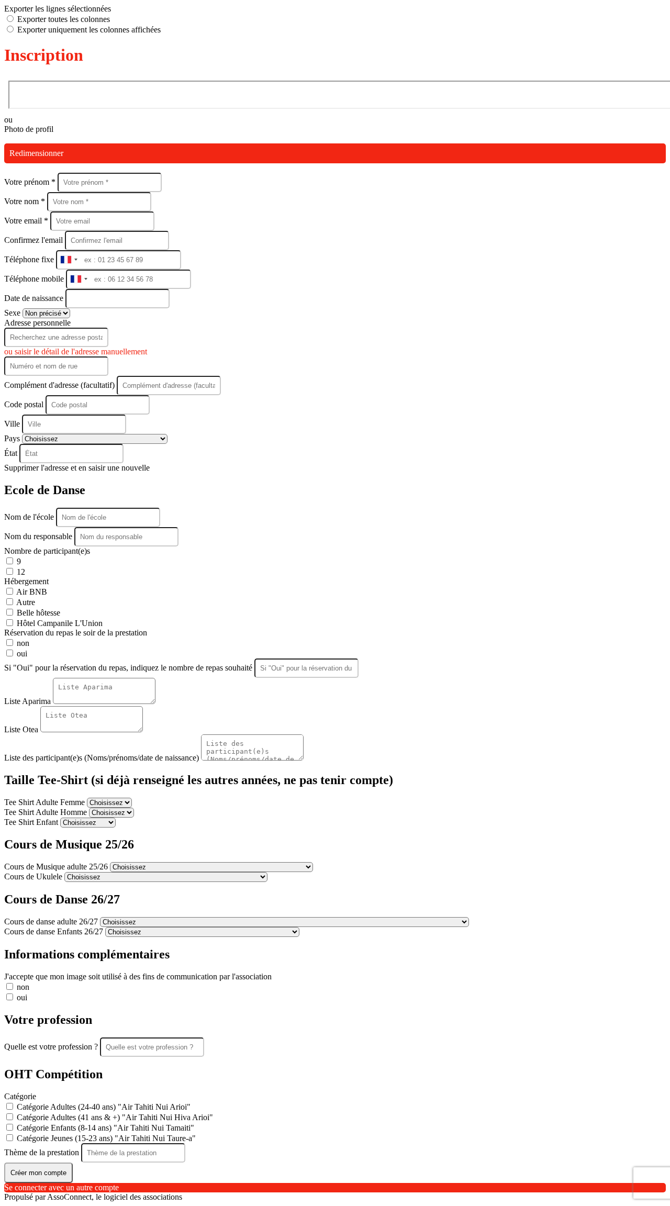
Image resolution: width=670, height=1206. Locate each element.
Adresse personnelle (37, 322)
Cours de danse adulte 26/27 (52, 921)
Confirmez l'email (33, 240)
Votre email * (27, 220)
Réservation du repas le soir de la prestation (75, 632)
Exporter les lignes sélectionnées (57, 8)
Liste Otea (22, 729)
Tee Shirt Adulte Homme (46, 812)
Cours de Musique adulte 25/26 (57, 866)
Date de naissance (34, 298)
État (11, 453)
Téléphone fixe (30, 259)
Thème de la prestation (42, 1152)
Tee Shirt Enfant (32, 822)
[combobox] (69, 260)
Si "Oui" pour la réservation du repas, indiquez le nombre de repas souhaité (129, 667)
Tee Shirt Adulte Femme (45, 802)
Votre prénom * (31, 181)
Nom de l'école (30, 516)
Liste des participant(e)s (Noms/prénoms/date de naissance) (102, 757)
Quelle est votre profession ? (52, 1046)
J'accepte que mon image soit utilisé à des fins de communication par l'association (138, 976)
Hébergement (26, 581)
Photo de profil (28, 129)
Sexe (13, 312)
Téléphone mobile (35, 278)
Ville (13, 423)
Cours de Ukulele (34, 876)
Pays (13, 438)
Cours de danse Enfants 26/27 (54, 931)
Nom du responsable (39, 536)
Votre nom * (25, 201)
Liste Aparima (28, 701)
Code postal (23, 404)
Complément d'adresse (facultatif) (60, 385)
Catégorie (20, 1096)
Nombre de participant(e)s (47, 550)
